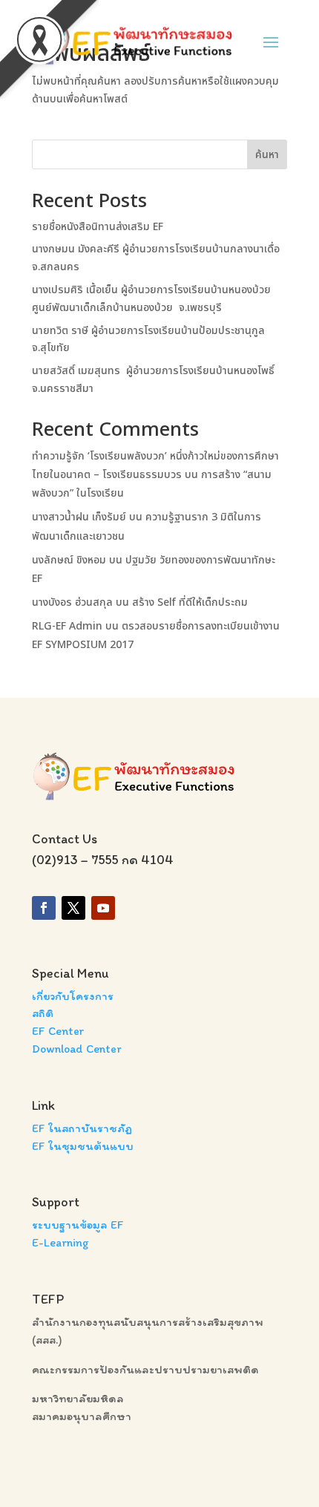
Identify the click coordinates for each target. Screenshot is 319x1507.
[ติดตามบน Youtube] (103, 908)
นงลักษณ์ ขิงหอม (69, 560)
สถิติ (42, 1013)
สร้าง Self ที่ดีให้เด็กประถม (190, 602)
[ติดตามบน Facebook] (44, 908)
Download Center (77, 1049)
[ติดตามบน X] (73, 908)
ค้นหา (267, 155)
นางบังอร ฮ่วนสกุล (72, 602)
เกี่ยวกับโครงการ (73, 996)
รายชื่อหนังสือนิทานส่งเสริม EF (97, 227)
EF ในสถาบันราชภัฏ (82, 1128)
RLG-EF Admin (67, 626)
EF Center (58, 1031)
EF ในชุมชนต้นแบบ (83, 1146)
